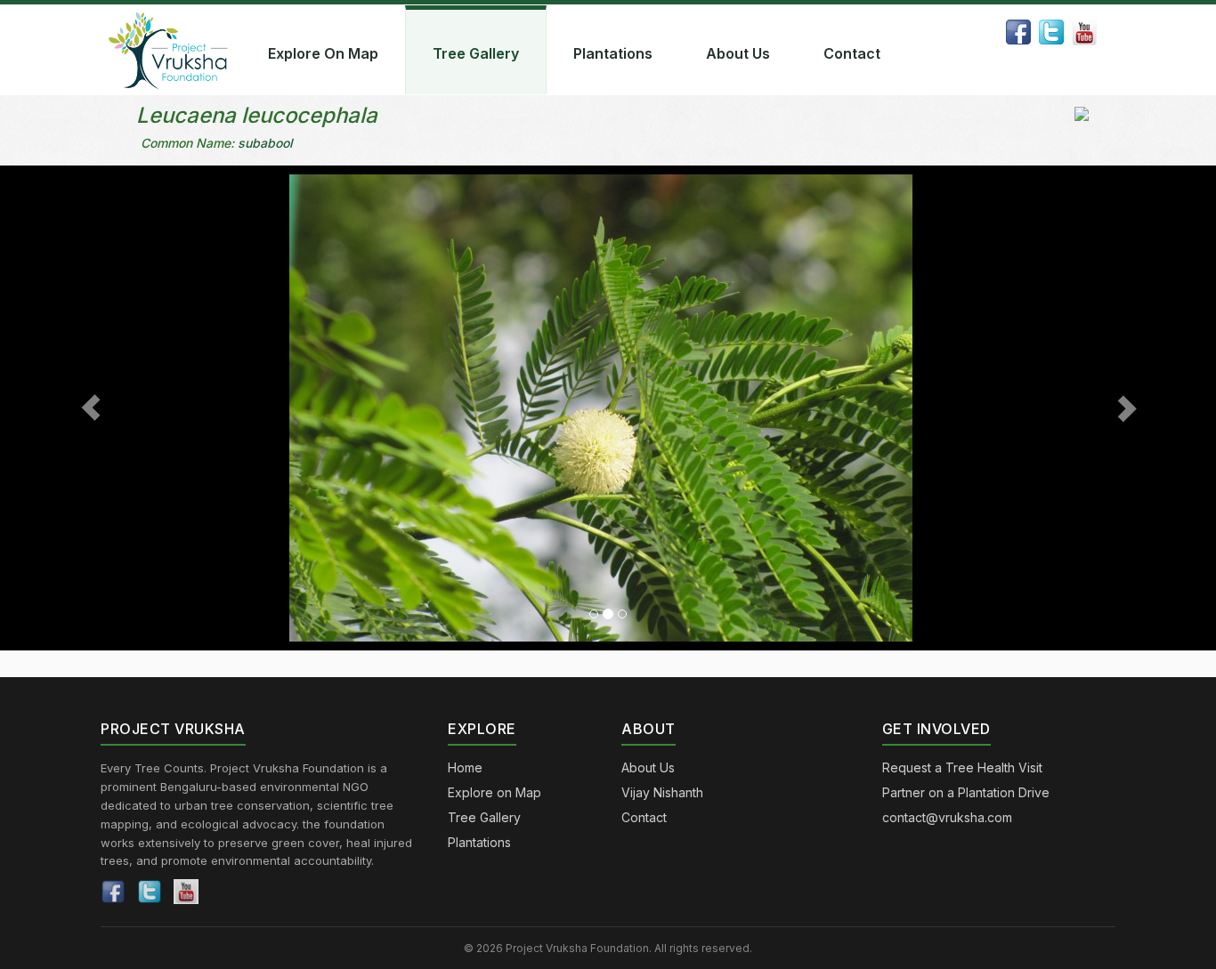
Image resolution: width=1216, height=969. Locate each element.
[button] (91, 408)
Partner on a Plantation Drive (966, 792)
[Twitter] (149, 891)
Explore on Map (494, 792)
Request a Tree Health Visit (962, 767)
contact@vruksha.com (947, 817)
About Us (738, 53)
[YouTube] (186, 891)
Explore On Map (323, 53)
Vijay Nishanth (662, 792)
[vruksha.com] (171, 49)
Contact (851, 53)
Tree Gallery (476, 53)
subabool (265, 142)
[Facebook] (113, 891)
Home (465, 767)
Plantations (613, 53)
